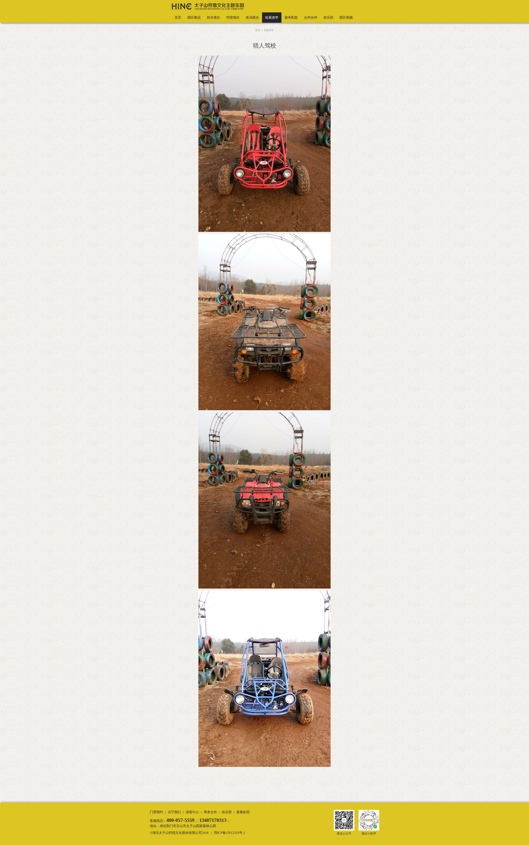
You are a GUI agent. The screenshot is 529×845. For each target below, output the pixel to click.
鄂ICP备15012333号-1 (229, 832)
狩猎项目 (232, 17)
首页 (178, 17)
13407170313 (212, 820)
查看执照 (243, 812)
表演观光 (252, 17)
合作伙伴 (310, 17)
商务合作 (210, 812)
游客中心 (192, 812)
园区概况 (194, 17)
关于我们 (174, 812)
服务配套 (291, 17)
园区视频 (346, 17)
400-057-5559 (180, 820)
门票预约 (156, 812)
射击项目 (213, 17)
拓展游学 (271, 17)
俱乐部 (328, 17)
